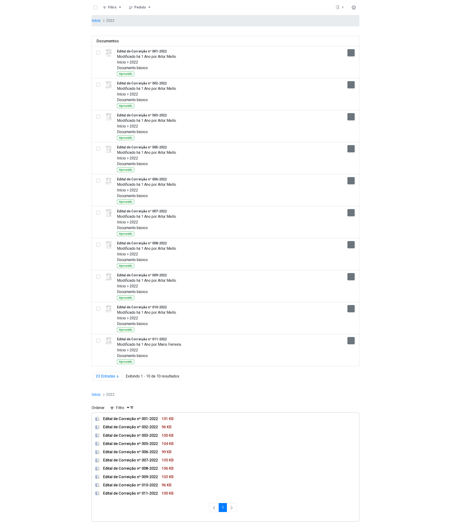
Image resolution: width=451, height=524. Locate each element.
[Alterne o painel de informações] (354, 7)
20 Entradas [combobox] (109, 377)
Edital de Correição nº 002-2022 (142, 83)
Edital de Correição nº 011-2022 (142, 339)
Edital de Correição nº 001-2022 (142, 51)
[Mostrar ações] (351, 52)
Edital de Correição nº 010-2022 (142, 307)
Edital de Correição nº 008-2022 (142, 243)
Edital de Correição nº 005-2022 (142, 147)
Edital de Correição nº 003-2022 (142, 115)
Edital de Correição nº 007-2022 (142, 211)
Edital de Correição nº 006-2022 (142, 179)
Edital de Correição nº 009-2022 (142, 275)
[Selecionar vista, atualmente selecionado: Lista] (340, 7)
